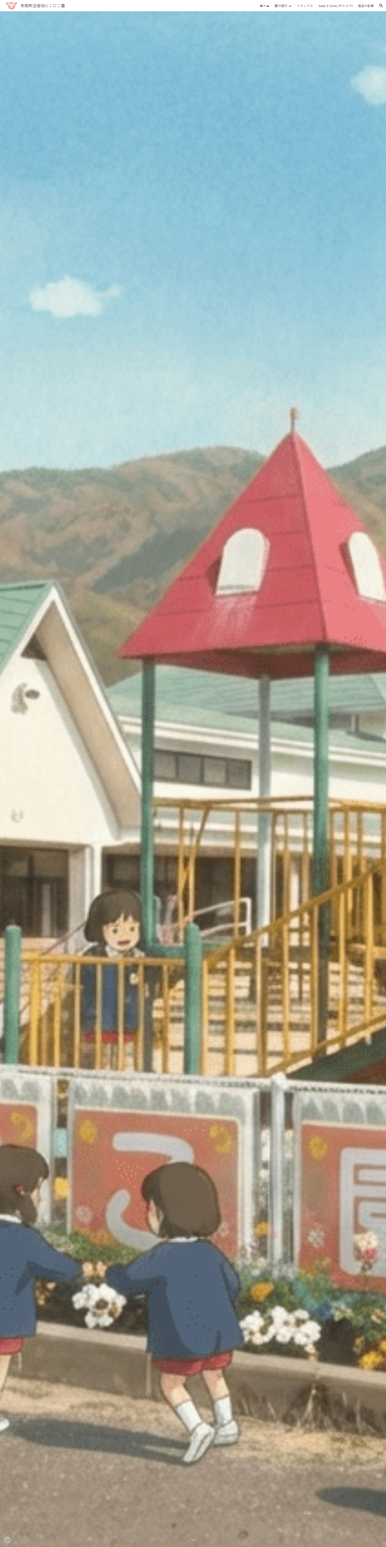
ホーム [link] (264, 5)
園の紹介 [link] (281, 5)
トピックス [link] (305, 5)
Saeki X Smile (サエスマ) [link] (335, 5)
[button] (381, 5)
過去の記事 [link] (366, 5)
